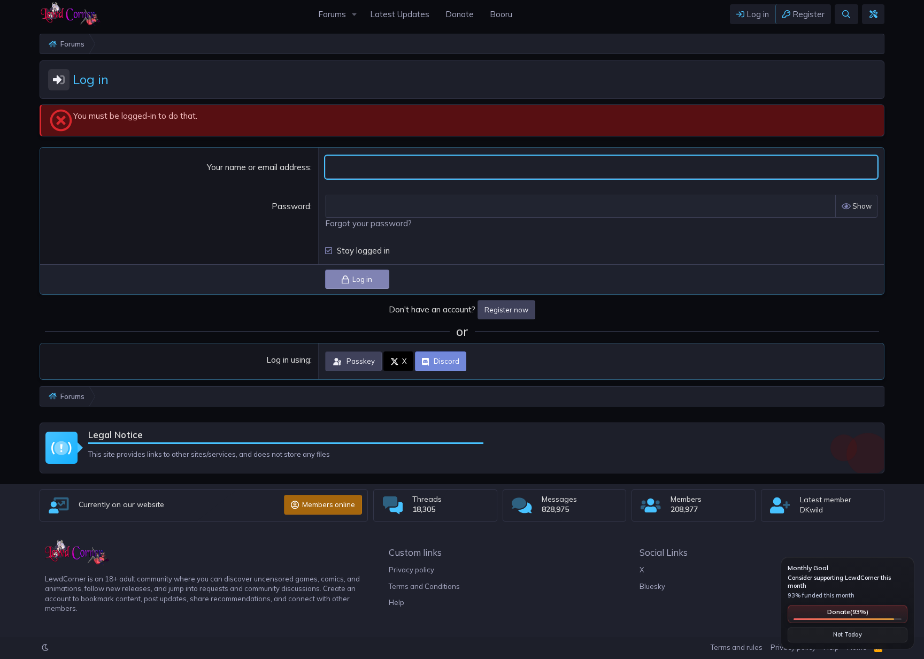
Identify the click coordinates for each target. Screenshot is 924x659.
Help (396, 602)
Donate (847, 612)
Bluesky (652, 586)
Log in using (288, 360)
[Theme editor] (873, 14)
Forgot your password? (368, 223)
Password (291, 206)
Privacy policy (411, 569)
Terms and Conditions (424, 586)
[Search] (846, 14)
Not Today (847, 634)
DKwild (811, 509)
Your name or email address (258, 167)
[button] (354, 14)
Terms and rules (737, 647)
